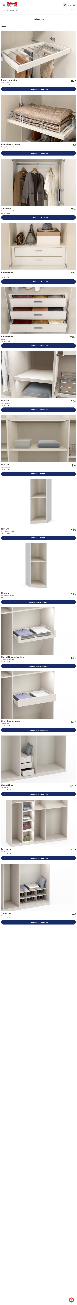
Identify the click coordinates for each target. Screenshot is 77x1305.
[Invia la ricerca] (72, 10)
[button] (5, 26)
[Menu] (4, 4)
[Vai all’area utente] (69, 5)
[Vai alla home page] (34, 4)
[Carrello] (73, 5)
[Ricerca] (68, 5)
